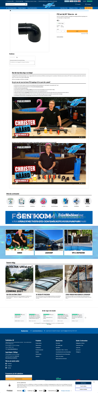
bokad (65, 330)
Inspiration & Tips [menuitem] (63, 8)
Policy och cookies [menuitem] (59, 356)
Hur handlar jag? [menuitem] (59, 345)
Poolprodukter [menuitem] (39, 343)
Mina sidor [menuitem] (89, 8)
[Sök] (25, 4)
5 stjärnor (14, 57)
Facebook (10, 363)
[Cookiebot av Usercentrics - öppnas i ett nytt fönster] (10, 391)
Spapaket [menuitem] (37, 356)
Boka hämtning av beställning (11, 357)
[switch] (35, 391)
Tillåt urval (83, 386)
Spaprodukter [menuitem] (38, 345)
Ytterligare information (65, 390)
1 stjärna (10, 57)
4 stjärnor (13, 57)
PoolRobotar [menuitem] (38, 347)
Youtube (9, 367)
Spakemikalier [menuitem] (38, 354)
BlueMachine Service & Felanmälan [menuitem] (63, 354)
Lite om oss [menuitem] (78, 349)
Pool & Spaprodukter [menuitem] (12, 8)
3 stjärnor (12, 57)
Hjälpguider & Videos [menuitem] (73, 8)
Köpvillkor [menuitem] (58, 347)
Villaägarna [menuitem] (78, 351)
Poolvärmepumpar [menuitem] (39, 349)
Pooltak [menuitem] (37, 351)
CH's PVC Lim (24, 88)
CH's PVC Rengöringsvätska (37, 86)
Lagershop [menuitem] (81, 8)
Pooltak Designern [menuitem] (22, 8)
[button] (78, 4)
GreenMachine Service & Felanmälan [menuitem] (63, 351)
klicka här (17, 356)
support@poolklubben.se (37, 330)
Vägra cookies (83, 389)
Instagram (10, 365)
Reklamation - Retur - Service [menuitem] (62, 349)
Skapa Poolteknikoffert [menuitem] (32, 8)
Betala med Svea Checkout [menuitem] (61, 358)
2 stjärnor (11, 57)
